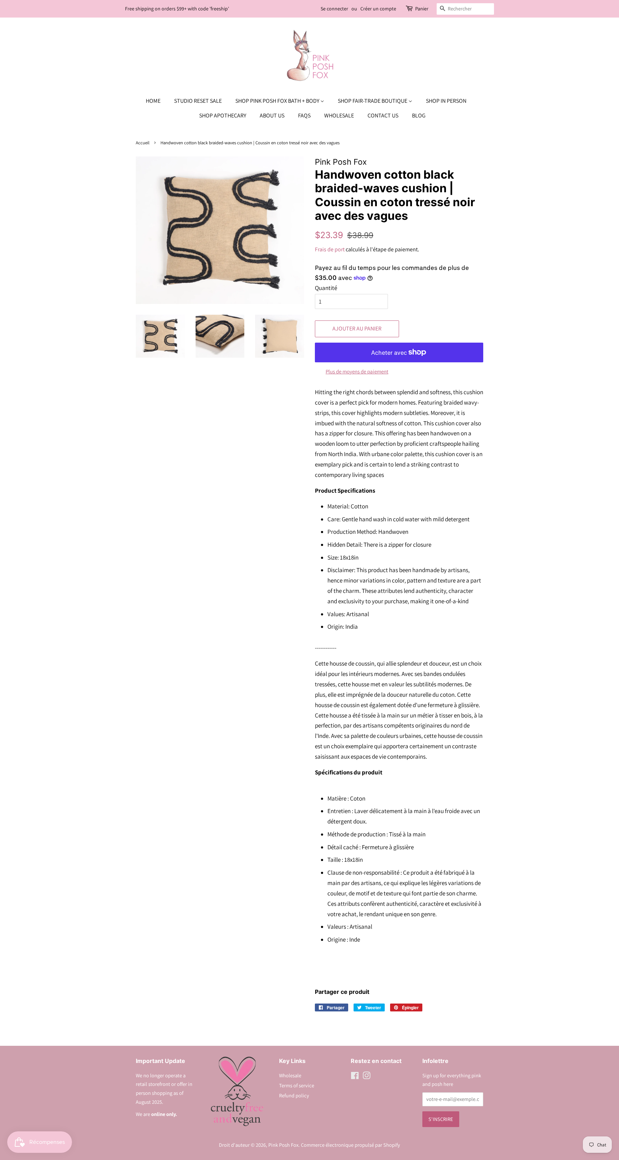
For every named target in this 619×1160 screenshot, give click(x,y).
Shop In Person (446, 101)
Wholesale (339, 115)
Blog (419, 115)
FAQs (304, 115)
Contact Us (383, 115)
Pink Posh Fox (283, 1144)
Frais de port (330, 249)
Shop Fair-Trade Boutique (373, 101)
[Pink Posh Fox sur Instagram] (366, 1076)
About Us (272, 115)
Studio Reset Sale (198, 101)
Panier (421, 8)
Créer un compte (378, 8)
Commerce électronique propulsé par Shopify (350, 1144)
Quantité (326, 288)
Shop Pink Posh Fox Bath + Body (277, 101)
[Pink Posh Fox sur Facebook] (355, 1076)
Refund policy (294, 1095)
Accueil (142, 143)
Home (153, 101)
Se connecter (334, 8)
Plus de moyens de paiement (357, 371)
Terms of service (296, 1085)
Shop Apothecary (222, 115)
